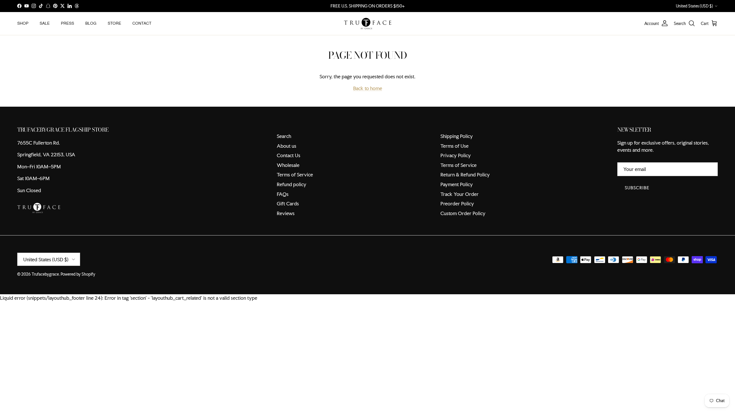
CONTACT (141, 23)
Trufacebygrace (45, 274)
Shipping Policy (456, 136)
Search (284, 136)
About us (286, 146)
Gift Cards (288, 203)
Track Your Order (459, 194)
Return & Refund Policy (465, 175)
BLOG (90, 23)
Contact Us (288, 155)
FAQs (283, 194)
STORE (114, 23)
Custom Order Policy (463, 213)
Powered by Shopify (78, 274)
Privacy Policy (455, 155)
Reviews (286, 213)
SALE (45, 23)
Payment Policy (456, 184)
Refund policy (291, 184)
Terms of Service (295, 175)
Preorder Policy (457, 203)
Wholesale (288, 165)
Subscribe (637, 187)
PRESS (67, 23)
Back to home (367, 88)
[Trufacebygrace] (367, 23)
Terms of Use (454, 146)
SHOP (22, 23)
